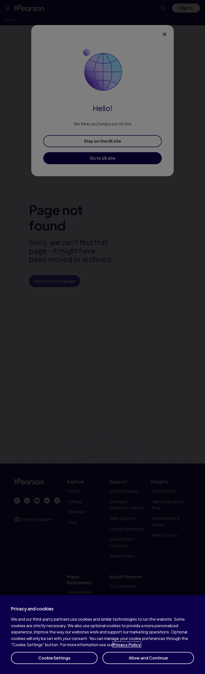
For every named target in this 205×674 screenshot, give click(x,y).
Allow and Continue (148, 657)
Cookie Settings (54, 657)
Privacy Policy (127, 644)
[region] (102, 634)
